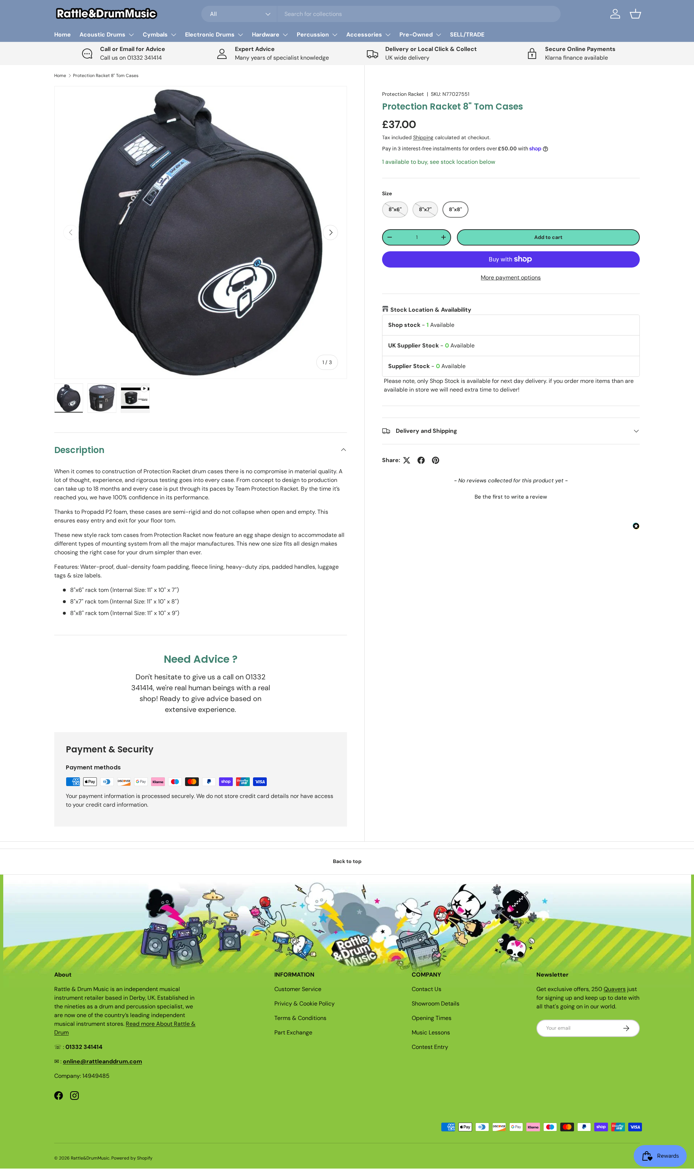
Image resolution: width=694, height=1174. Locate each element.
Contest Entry (430, 1047)
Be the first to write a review (511, 496)
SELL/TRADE (467, 34)
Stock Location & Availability (430, 309)
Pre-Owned (416, 34)
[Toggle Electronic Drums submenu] (240, 34)
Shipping (423, 137)
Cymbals (155, 34)
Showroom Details (435, 1003)
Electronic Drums (210, 34)
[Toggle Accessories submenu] (388, 34)
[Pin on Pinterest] (435, 460)
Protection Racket (403, 94)
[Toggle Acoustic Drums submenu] (131, 34)
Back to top (347, 861)
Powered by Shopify (132, 1158)
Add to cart (548, 237)
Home (62, 34)
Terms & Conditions (300, 1018)
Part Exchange (293, 1032)
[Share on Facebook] (421, 460)
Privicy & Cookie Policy (304, 1003)
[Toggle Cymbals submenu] (173, 34)
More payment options (511, 277)
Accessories (364, 34)
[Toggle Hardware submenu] (285, 34)
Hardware (265, 34)
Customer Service (297, 989)
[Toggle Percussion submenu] (334, 34)
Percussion (313, 34)
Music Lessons (431, 1032)
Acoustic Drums (102, 34)
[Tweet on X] (406, 460)
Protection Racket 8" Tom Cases (105, 75)
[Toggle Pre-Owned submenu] (438, 34)
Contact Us (426, 989)
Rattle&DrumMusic (90, 1158)
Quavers (615, 989)
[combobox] (381, 14)
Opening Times (431, 1018)
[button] (635, 14)
